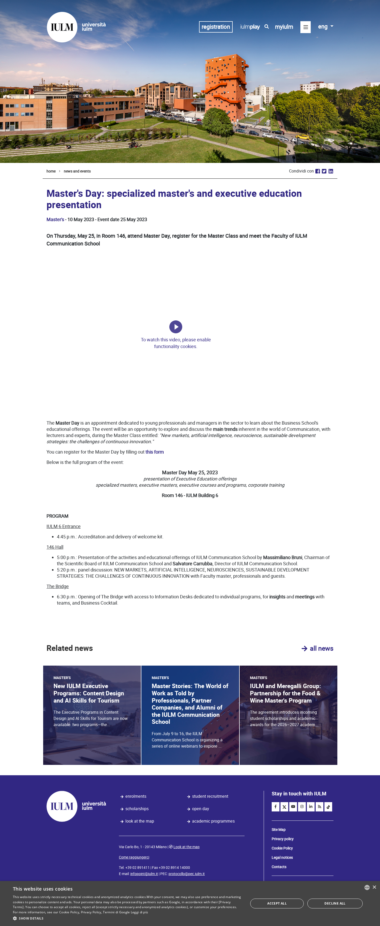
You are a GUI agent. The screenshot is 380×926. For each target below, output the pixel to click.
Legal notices (282, 857)
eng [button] (323, 26)
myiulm (284, 27)
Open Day (200, 809)
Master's (55, 219)
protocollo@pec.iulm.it (187, 873)
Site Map (279, 829)
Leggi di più (139, 912)
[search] (266, 26)
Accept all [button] (277, 903)
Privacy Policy (91, 912)
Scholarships (137, 809)
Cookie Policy (282, 848)
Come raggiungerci (134, 857)
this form (155, 452)
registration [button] (216, 27)
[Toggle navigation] (305, 27)
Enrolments (135, 796)
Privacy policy (283, 838)
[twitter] (284, 806)
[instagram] (302, 806)
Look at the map (139, 821)
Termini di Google (116, 912)
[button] (127, 918)
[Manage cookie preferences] (175, 326)
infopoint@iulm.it (144, 873)
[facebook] (275, 806)
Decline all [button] (334, 903)
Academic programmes (213, 821)
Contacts (279, 866)
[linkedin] (311, 806)
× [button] (374, 887)
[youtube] (293, 806)
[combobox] (367, 887)
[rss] (319, 806)
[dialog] (190, 903)
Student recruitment (210, 796)
